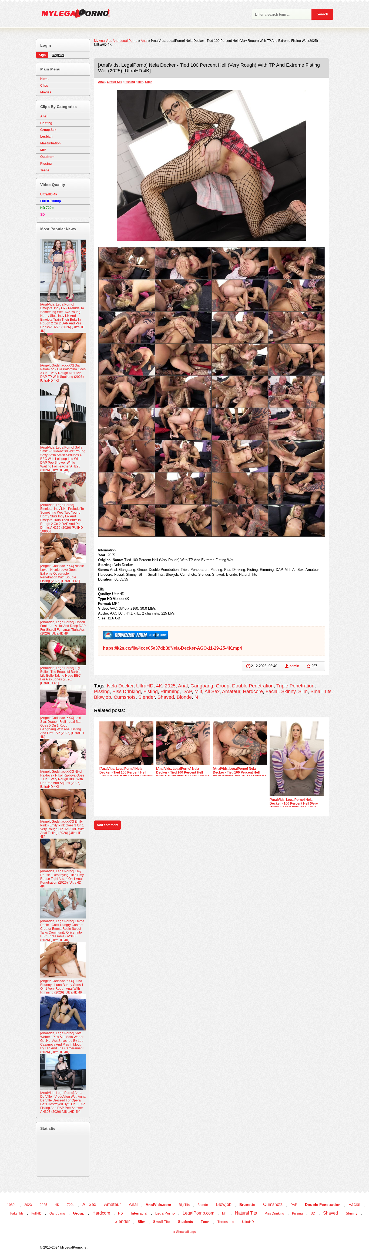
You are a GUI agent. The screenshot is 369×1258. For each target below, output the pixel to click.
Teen (205, 1221)
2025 (170, 686)
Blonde (184, 697)
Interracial (139, 1213)
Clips (148, 81)
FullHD (36, 1213)
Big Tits (184, 1205)
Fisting (150, 691)
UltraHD (144, 686)
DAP (187, 691)
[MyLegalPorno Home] (73, 15)
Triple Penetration (295, 686)
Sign (42, 55)
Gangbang (201, 686)
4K (159, 686)
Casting (46, 123)
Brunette (247, 1204)
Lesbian (46, 136)
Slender (146, 697)
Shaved (165, 697)
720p (71, 1205)
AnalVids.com (158, 1204)
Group (222, 686)
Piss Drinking (126, 691)
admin (294, 666)
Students (185, 1222)
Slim (303, 691)
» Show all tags (184, 1232)
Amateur (231, 691)
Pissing (130, 81)
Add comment (107, 825)
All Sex (212, 691)
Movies (45, 92)
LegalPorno (165, 1213)
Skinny (288, 691)
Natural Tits (246, 1213)
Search (322, 14)
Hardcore (253, 691)
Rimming (170, 691)
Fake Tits (17, 1213)
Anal (101, 81)
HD (120, 1213)
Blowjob (102, 697)
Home (44, 79)
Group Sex (114, 81)
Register (58, 55)
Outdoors (47, 157)
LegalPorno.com (198, 1213)
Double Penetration (253, 686)
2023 (28, 1205)
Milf (140, 81)
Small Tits (320, 691)
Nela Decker (120, 686)
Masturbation (50, 143)
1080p (11, 1205)
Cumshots (125, 697)
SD (313, 1213)
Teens (44, 170)
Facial (272, 691)
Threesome (225, 1222)
